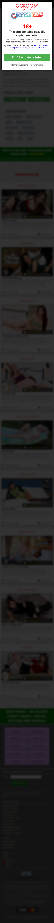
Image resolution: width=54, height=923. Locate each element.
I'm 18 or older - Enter (27, 57)
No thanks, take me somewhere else (27, 65)
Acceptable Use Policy (19, 48)
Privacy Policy (38, 48)
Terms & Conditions (41, 45)
